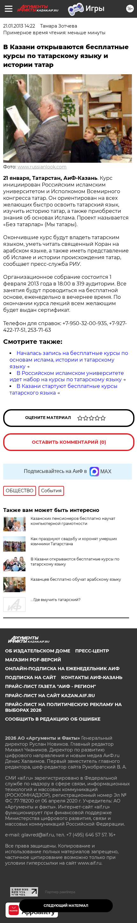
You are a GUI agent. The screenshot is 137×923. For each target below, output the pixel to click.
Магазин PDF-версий (33, 660)
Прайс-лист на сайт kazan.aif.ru (50, 695)
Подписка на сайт (30, 677)
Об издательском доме (37, 651)
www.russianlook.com (42, 167)
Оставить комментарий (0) (69, 442)
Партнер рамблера (60, 892)
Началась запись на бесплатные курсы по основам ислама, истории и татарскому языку (69, 360)
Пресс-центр (92, 651)
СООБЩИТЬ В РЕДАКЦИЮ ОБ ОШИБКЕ (52, 719)
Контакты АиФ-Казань (91, 677)
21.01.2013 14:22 (19, 26)
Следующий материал (66, 906)
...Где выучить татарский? (56, 599)
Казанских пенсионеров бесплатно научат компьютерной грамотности (73, 521)
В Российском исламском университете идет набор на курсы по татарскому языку (67, 376)
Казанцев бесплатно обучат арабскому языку (76, 579)
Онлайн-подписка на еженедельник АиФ (62, 668)
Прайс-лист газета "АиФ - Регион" (50, 686)
